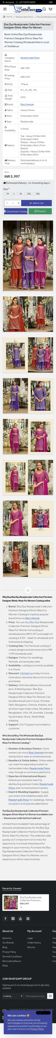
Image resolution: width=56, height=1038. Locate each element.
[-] (7, 203)
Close (45, 1012)
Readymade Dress (24, 17)
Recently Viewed (11, 888)
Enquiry (41, 211)
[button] (36, 203)
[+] (18, 203)
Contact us (26, 673)
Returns (31, 947)
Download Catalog (17, 211)
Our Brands (8, 942)
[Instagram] (13, 918)
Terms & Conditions (12, 956)
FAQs (5, 965)
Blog (4, 947)
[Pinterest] (28, 918)
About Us (6, 938)
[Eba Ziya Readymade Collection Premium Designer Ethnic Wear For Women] (11, 902)
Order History (34, 942)
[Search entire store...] (44, 9)
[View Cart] (50, 9)
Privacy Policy (37, 1029)
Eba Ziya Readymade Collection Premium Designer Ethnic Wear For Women (32, 899)
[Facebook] (5, 918)
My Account (34, 931)
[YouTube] (20, 918)
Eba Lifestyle (27, 104)
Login (30, 938)
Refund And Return (11, 961)
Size (5, 188)
